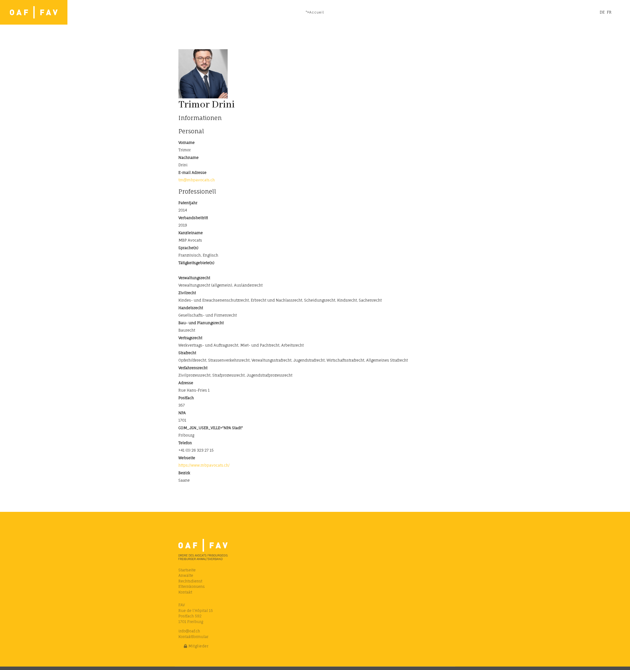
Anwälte (185, 575)
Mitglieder (198, 646)
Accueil (316, 12)
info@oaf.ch (189, 631)
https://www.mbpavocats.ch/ (204, 465)
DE (602, 12)
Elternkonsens (191, 586)
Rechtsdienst (190, 581)
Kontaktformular (193, 636)
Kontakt (185, 592)
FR (609, 12)
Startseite (187, 570)
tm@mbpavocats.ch (196, 180)
